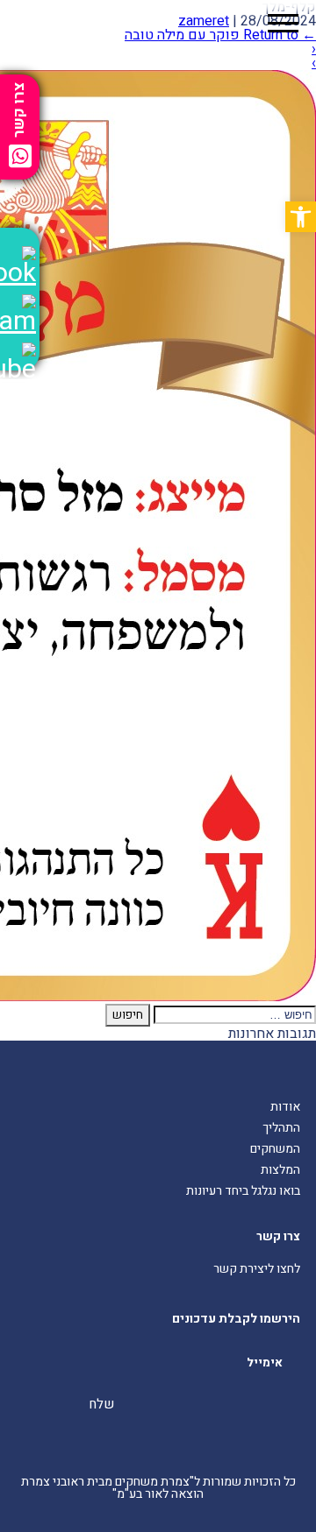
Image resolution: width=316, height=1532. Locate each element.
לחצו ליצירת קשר (256, 1269)
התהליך (281, 1128)
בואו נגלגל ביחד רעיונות (243, 1191)
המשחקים (275, 1149)
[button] (300, 216)
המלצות (280, 1170)
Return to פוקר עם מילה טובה (220, 35)
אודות (285, 1107)
